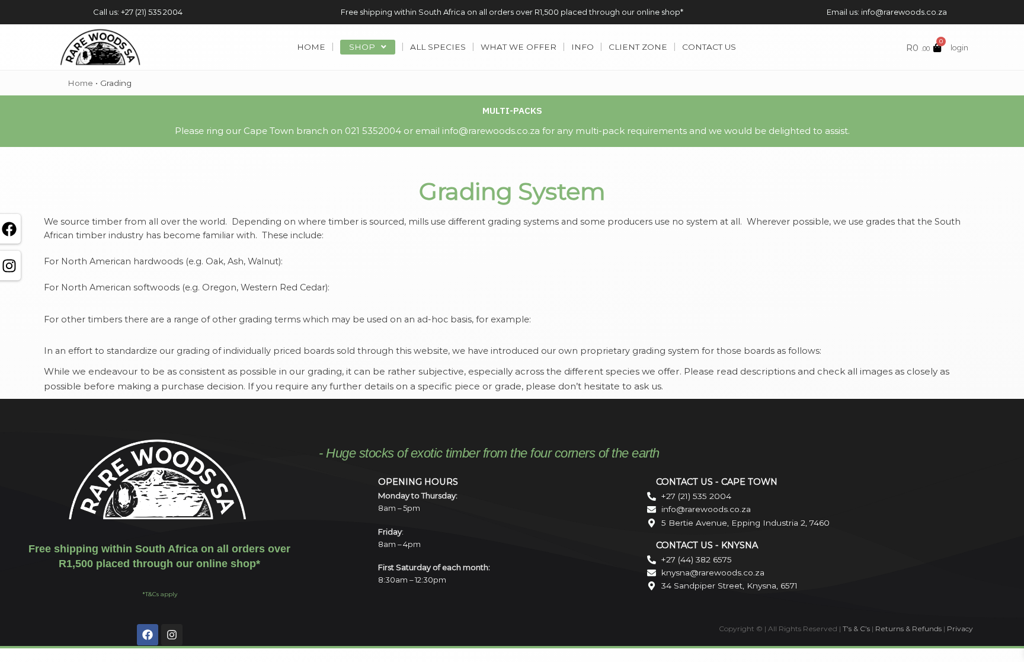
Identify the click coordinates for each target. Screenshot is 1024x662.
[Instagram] (172, 634)
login (959, 47)
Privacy (960, 628)
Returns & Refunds (908, 628)
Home (80, 83)
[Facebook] (147, 634)
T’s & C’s (856, 628)
